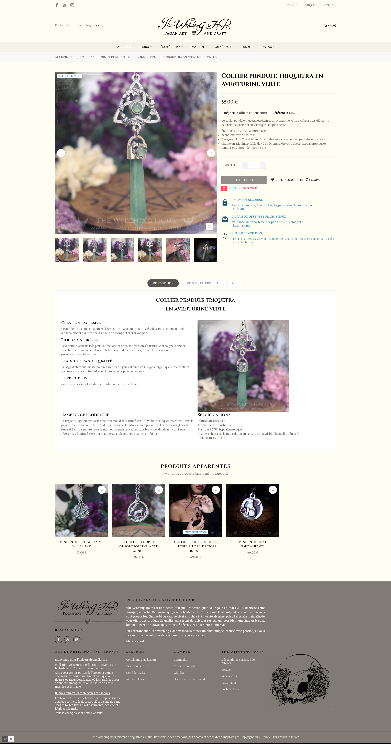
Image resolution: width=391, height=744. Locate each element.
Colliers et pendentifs (252, 113)
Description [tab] (163, 283)
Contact (226, 669)
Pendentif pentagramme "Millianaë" (81, 544)
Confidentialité (136, 673)
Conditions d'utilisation (141, 659)
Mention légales (137, 679)
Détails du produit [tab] (203, 283)
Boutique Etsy (230, 689)
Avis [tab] (235, 283)
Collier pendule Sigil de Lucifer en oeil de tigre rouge (195, 546)
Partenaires (229, 683)
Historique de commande (190, 679)
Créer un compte (185, 666)
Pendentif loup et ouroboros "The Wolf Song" (138, 546)
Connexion (181, 659)
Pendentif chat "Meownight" (252, 544)
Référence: (280, 113)
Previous (61, 153)
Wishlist (179, 673)
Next (211, 153)
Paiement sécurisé (138, 666)
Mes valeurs (229, 676)
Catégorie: (228, 113)
